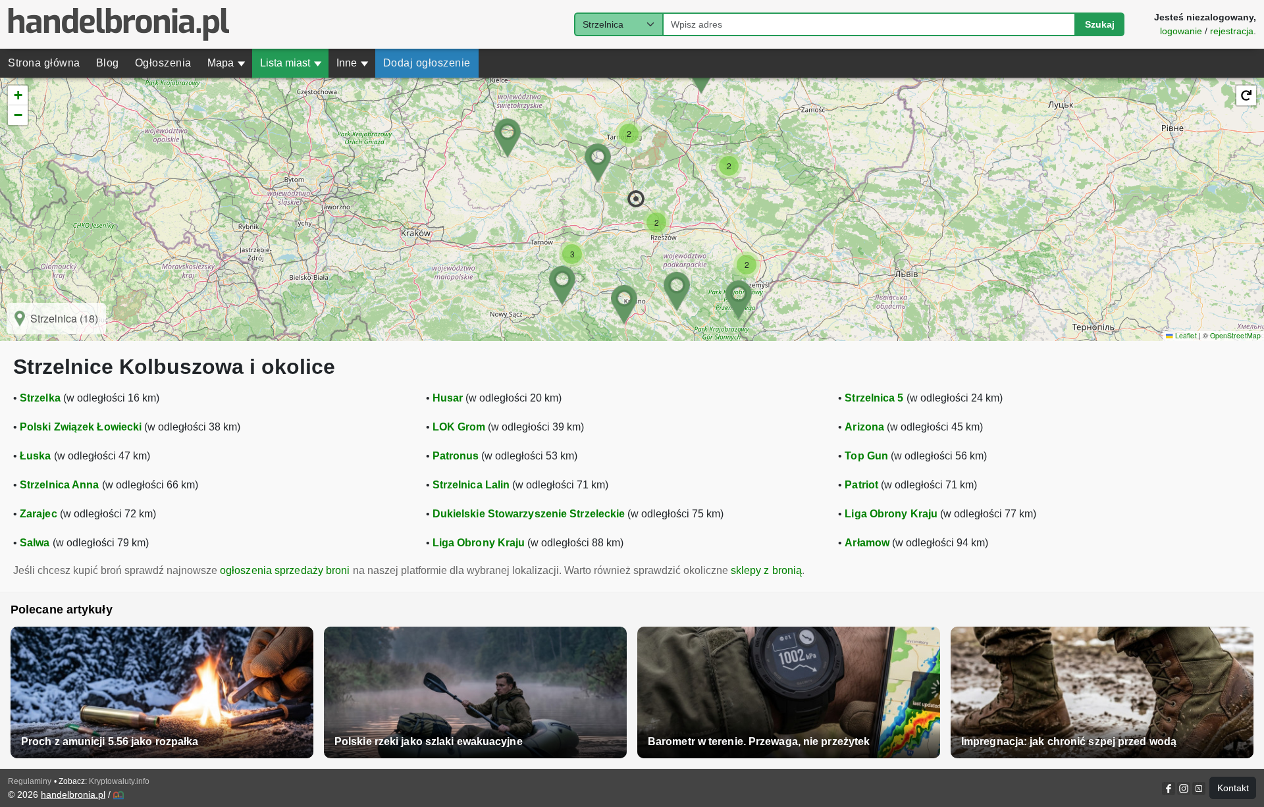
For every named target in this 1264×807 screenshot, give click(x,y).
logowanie (1181, 31)
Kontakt (1233, 788)
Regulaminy (29, 781)
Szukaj (1100, 24)
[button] (636, 198)
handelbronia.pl (73, 794)
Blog (107, 62)
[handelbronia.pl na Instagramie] (1183, 788)
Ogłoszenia (163, 62)
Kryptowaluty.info (119, 781)
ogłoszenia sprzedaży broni (285, 570)
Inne (352, 62)
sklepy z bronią (767, 570)
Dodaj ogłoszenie (427, 62)
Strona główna (44, 62)
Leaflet (1184, 335)
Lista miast (291, 62)
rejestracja (1231, 31)
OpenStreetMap (1235, 335)
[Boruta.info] (118, 795)
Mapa (226, 62)
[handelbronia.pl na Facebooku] (1169, 788)
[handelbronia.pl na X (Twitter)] (1197, 788)
